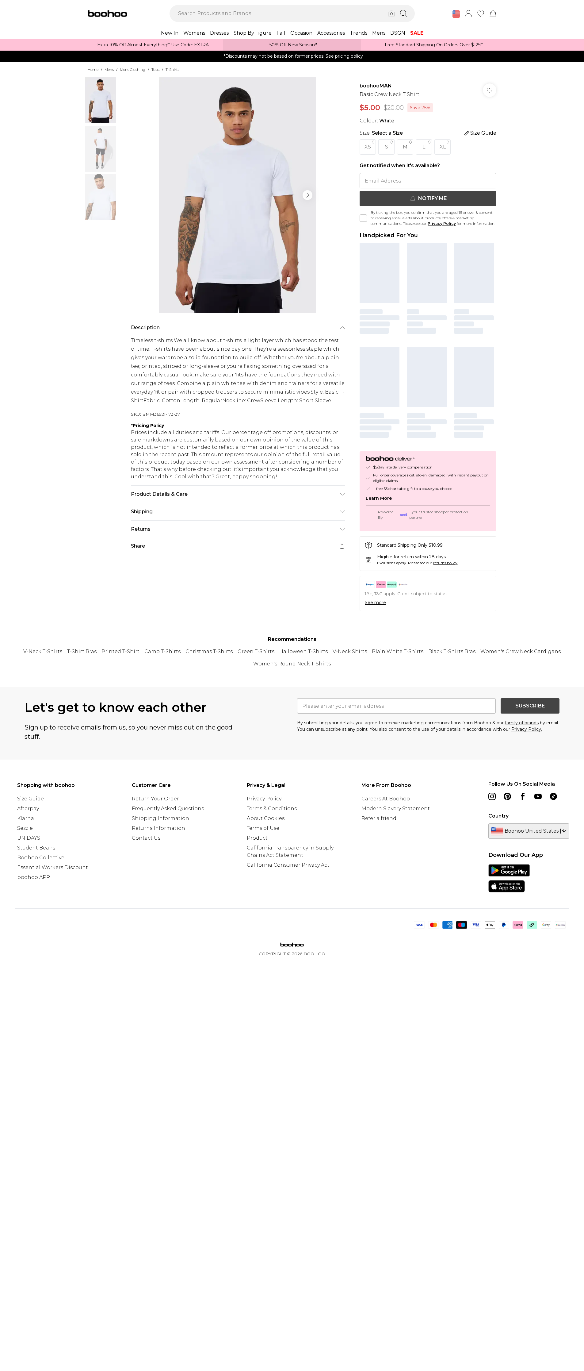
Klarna (25, 818)
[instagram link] (492, 796)
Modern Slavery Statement (395, 808)
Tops (155, 69)
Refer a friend (378, 818)
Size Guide (30, 799)
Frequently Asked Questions (168, 808)
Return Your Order (155, 799)
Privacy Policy (442, 223)
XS (368, 147)
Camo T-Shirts (162, 651)
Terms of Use (263, 828)
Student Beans (36, 848)
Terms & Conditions (272, 808)
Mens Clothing (132, 69)
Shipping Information (160, 818)
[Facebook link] (522, 796)
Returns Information (158, 828)
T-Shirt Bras (82, 651)
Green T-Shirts (256, 651)
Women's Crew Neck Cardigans (520, 651)
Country (498, 816)
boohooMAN (376, 86)
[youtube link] (538, 796)
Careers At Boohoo (385, 799)
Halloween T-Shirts (303, 651)
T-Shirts (172, 69)
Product (257, 838)
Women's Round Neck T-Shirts (292, 664)
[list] (237, 195)
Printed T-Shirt (120, 651)
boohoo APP (33, 877)
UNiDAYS (28, 838)
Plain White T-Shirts (397, 651)
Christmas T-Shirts (209, 651)
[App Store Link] (509, 878)
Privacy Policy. (526, 729)
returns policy (445, 562)
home (93, 69)
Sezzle (25, 828)
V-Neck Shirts (350, 651)
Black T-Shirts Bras (451, 651)
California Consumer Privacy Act (288, 865)
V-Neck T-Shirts (42, 651)
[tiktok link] (553, 796)
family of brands (522, 723)
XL (443, 147)
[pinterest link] (507, 796)
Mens (109, 69)
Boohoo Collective (40, 858)
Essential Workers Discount (52, 867)
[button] (456, 14)
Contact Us (146, 838)
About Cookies (265, 818)
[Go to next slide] (307, 195)
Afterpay (28, 808)
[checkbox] (363, 218)
